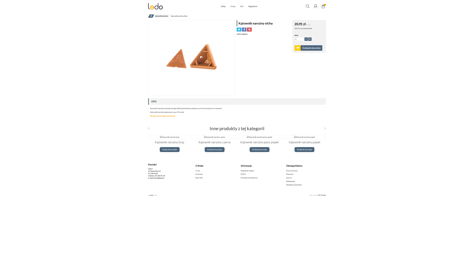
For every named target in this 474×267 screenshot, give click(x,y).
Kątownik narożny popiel (304, 142)
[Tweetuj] (239, 30)
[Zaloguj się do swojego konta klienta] (315, 6)
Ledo (151, 195)
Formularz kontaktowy (249, 178)
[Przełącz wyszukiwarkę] (308, 6)
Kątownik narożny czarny (214, 142)
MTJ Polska (322, 195)
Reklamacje (290, 181)
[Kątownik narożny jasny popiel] (259, 137)
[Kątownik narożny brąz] (169, 137)
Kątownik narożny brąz (169, 142)
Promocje (199, 174)
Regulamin (252, 6)
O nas (232, 6)
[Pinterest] (249, 30)
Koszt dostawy (292, 171)
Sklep (223, 6)
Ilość (296, 35)
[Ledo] (159, 6)
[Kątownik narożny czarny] (214, 137)
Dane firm (199, 178)
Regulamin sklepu (247, 171)
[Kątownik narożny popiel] (304, 137)
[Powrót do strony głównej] (150, 16)
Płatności (289, 174)
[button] (325, 128)
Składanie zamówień (294, 185)
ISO (241, 6)
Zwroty (289, 178)
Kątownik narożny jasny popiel (259, 142)
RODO (243, 174)
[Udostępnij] (244, 30)
